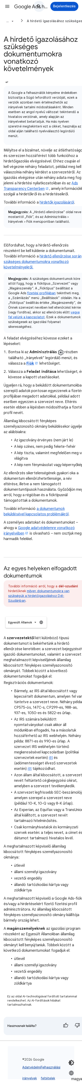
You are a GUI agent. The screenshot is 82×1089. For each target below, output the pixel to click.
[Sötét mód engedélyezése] (71, 1062)
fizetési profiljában (41, 293)
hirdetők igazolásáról (57, 202)
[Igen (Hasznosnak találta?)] (65, 1026)
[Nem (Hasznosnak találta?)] (77, 1026)
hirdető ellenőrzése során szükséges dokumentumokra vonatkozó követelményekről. (43, 262)
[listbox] (26, 622)
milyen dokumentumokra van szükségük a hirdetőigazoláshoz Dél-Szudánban (38, 596)
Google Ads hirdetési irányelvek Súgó (31, 6)
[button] (7, 6)
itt (51, 757)
